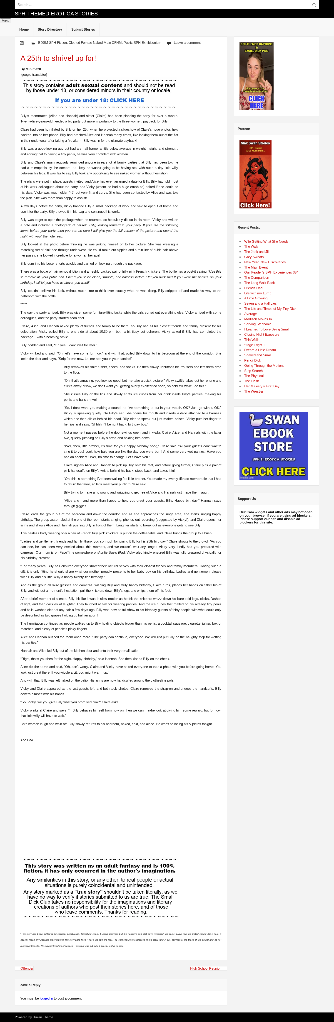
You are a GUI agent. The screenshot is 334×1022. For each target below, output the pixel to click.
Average (250, 314)
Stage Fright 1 (254, 345)
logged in (46, 998)
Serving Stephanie (257, 324)
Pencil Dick (252, 360)
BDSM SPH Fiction (52, 42)
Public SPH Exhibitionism (142, 42)
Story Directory (50, 29)
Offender (26, 968)
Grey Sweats (254, 257)
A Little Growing (255, 298)
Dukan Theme (43, 1017)
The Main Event (256, 267)
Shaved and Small (257, 355)
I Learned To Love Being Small (266, 329)
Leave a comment (187, 42)
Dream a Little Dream (260, 350)
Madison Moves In (258, 319)
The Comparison (256, 277)
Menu (5, 20)
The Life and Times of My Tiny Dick (270, 309)
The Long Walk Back (259, 283)
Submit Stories (83, 29)
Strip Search (253, 371)
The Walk (251, 246)
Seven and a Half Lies (260, 303)
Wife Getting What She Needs (266, 241)
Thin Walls (251, 340)
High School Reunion (205, 968)
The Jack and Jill (256, 252)
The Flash (251, 381)
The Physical (254, 376)
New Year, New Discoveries (265, 262)
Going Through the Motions (264, 365)
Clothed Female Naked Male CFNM (95, 42)
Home (24, 29)
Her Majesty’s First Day (261, 386)
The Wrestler (253, 391)
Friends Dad (253, 288)
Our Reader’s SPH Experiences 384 (271, 272)
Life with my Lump (257, 293)
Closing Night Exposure (261, 334)
